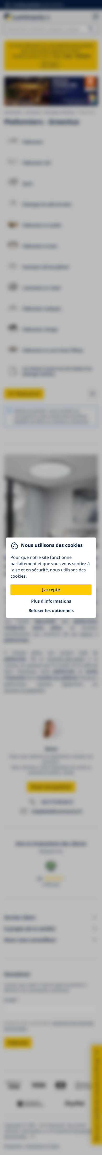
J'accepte (51, 589)
